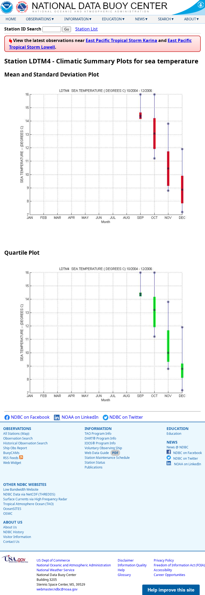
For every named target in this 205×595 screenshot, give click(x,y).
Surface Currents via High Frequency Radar (35, 499)
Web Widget (12, 462)
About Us (10, 527)
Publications (93, 467)
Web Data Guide (97, 453)
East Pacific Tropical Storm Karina (121, 40)
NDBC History (13, 532)
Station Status (95, 462)
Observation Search (18, 438)
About (190, 19)
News (140, 19)
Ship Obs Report (15, 448)
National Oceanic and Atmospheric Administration (74, 565)
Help (121, 570)
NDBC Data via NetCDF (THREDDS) (29, 494)
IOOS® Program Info (100, 443)
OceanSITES (12, 508)
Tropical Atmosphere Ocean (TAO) (28, 504)
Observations (38, 19)
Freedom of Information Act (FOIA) (179, 565)
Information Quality (132, 565)
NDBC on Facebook (30, 417)
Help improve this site (171, 589)
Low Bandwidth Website (20, 489)
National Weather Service (55, 570)
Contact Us (11, 541)
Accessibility (163, 570)
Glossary (124, 575)
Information (76, 19)
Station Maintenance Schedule (107, 457)
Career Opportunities (169, 575)
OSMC (8, 513)
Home (11, 19)
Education (112, 19)
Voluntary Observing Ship (103, 448)
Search (164, 19)
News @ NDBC (177, 447)
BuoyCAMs (11, 453)
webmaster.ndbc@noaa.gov (57, 589)
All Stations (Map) (16, 433)
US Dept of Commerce (53, 560)
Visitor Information (17, 537)
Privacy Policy (164, 560)
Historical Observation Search (25, 443)
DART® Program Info (100, 438)
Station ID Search (22, 29)
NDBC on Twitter (125, 417)
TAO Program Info (98, 433)
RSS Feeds (11, 458)
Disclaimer (126, 560)
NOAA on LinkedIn (79, 417)
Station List (86, 29)
